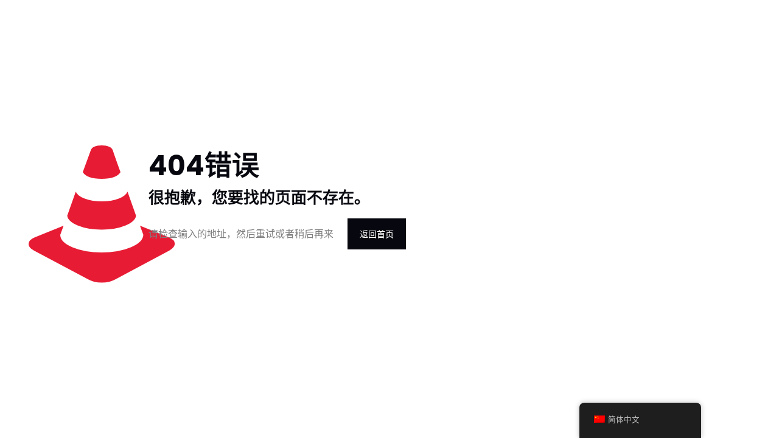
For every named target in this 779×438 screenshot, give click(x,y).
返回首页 (377, 234)
